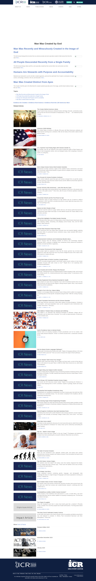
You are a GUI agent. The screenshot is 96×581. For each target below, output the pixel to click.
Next (68, 102)
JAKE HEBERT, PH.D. (42, 204)
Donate (69, 2)
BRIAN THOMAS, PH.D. (42, 184)
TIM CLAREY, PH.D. (42, 428)
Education (39, 573)
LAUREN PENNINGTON (42, 376)
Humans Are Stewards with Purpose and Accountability (43, 72)
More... (18, 57)
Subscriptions (65, 576)
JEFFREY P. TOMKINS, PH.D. (43, 194)
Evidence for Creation (21, 102)
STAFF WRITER (41, 154)
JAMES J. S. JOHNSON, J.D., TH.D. (45, 266)
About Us (18, 6)
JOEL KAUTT (41, 387)
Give (70, 6)
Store (79, 6)
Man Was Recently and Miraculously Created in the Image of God (32, 94)
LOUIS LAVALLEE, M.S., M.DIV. (44, 519)
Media (51, 6)
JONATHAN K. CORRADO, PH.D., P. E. (45, 116)
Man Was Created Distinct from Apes (33, 82)
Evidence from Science (36, 102)
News (28, 6)
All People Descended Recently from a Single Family (42, 62)
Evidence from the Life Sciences (55, 102)
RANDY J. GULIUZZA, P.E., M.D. (44, 245)
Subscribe (80, 2)
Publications (39, 6)
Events (61, 6)
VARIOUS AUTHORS (42, 541)
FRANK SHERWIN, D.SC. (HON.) (44, 135)
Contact (70, 576)
